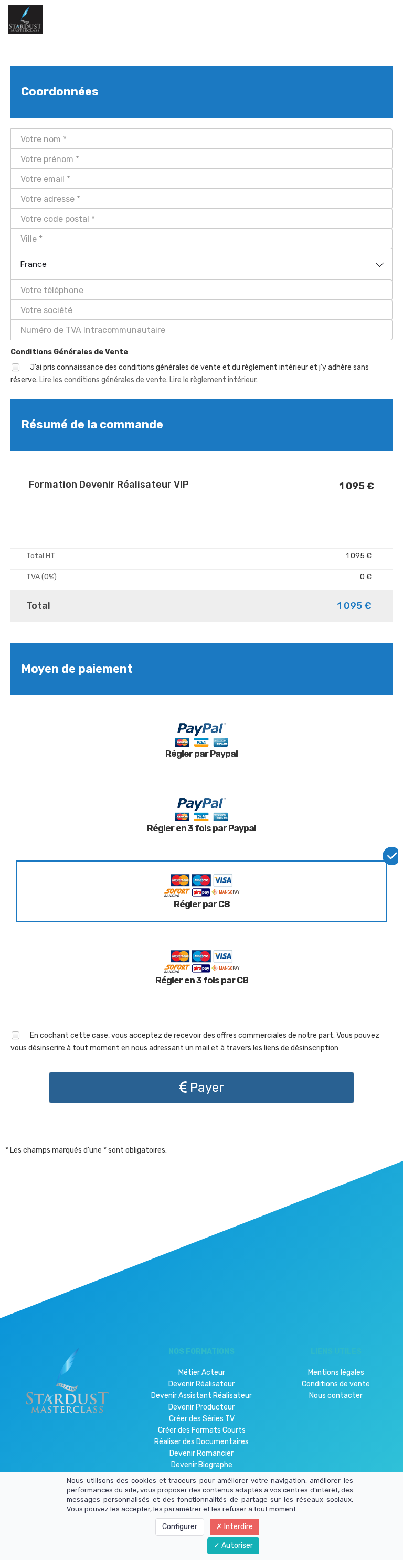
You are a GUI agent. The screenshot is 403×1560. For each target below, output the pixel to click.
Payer (205, 1087)
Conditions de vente (336, 1384)
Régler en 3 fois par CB (201, 980)
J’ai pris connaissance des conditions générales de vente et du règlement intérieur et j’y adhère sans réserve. (189, 373)
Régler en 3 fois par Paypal (201, 828)
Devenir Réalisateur (201, 1384)
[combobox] (201, 264)
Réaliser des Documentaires (201, 1441)
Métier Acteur (201, 1372)
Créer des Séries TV (202, 1418)
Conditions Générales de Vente (69, 352)
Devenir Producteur (201, 1407)
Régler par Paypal (201, 753)
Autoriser (236, 1545)
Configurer (179, 1526)
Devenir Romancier (201, 1453)
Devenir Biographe (201, 1464)
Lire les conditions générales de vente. (103, 379)
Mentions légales (336, 1372)
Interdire (237, 1526)
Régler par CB (202, 904)
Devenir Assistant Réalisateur (201, 1395)
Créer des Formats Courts (202, 1430)
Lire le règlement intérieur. (213, 379)
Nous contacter (336, 1395)
